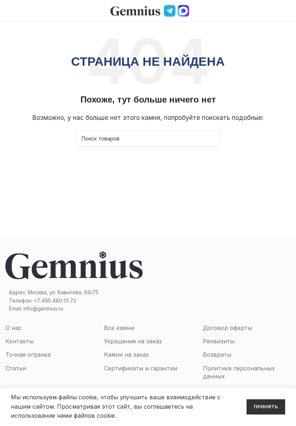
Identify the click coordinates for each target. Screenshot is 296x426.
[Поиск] (275, 11)
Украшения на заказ (133, 341)
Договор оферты (227, 327)
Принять (266, 406)
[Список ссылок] (74, 301)
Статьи (15, 368)
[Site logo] (135, 10)
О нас (13, 327)
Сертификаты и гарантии (140, 368)
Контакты (19, 341)
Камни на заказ (126, 354)
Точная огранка (28, 354)
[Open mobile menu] (8, 11)
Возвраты (217, 354)
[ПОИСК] (212, 138)
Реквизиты (219, 341)
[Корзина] (287, 11)
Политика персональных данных (239, 372)
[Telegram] (169, 11)
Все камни (119, 327)
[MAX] (183, 11)
